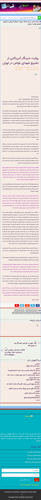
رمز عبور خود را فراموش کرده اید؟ (29, 485)
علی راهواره (36, 373)
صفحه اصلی (35, 22)
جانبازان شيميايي (19, 310)
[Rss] (22, 494)
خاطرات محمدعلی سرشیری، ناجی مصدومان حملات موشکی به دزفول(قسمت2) (15, 351)
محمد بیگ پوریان (34, 377)
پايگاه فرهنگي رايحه (31, 310)
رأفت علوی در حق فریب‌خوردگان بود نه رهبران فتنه (25, 343)
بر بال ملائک (27, 22)
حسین (38, 368)
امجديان (37, 382)
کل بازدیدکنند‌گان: (35, 462)
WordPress (15, 492)
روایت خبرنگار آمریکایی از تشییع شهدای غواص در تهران (26, 313)
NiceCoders (33, 492)
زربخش (37, 395)
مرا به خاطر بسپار (25, 480)
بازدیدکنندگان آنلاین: (34, 452)
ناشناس (37, 364)
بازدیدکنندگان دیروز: (35, 459)
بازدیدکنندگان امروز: (35, 455)
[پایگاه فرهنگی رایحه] (20, 7)
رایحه (35, 67)
